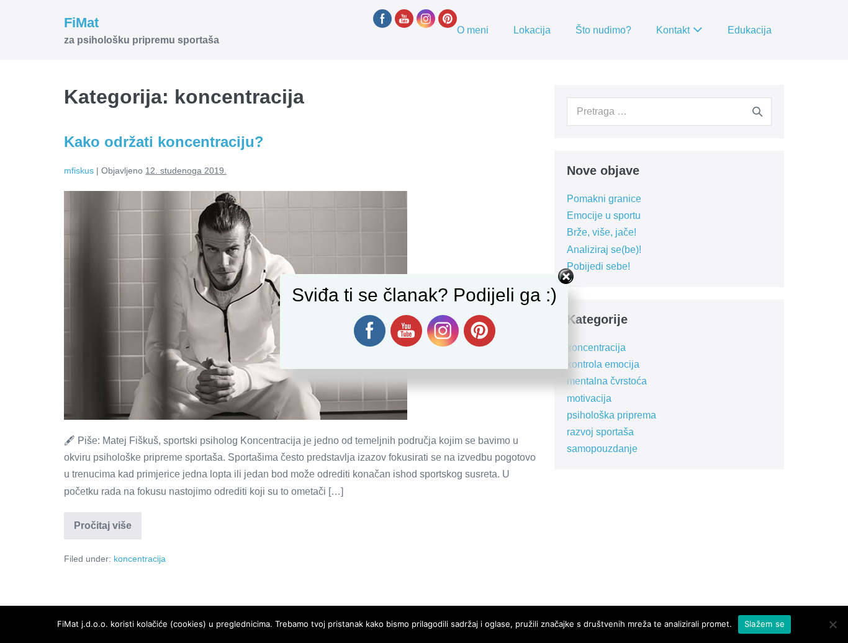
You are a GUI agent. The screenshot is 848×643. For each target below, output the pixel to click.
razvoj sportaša (600, 432)
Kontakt (673, 30)
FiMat (81, 22)
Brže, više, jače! (601, 232)
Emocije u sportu (604, 215)
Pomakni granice (604, 198)
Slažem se (764, 624)
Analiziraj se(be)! (604, 249)
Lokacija (532, 30)
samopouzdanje (602, 448)
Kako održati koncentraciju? (164, 141)
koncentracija (140, 559)
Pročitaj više (108, 529)
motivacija (589, 398)
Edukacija (750, 30)
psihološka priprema (611, 415)
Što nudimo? (603, 30)
